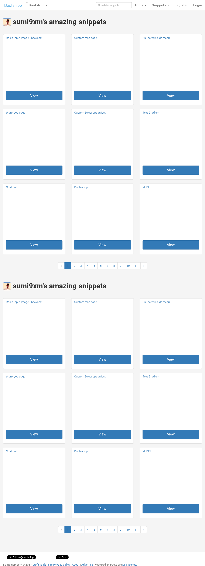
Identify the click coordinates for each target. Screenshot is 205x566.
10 (128, 265)
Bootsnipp (13, 5)
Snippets (159, 5)
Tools (139, 5)
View (34, 95)
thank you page (15, 112)
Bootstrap (35, 4)
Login (197, 5)
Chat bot (11, 187)
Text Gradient (151, 112)
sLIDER (147, 187)
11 (136, 265)
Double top (81, 187)
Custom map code (85, 37)
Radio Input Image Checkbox (24, 37)
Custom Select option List (90, 112)
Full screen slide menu (156, 37)
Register (181, 5)
